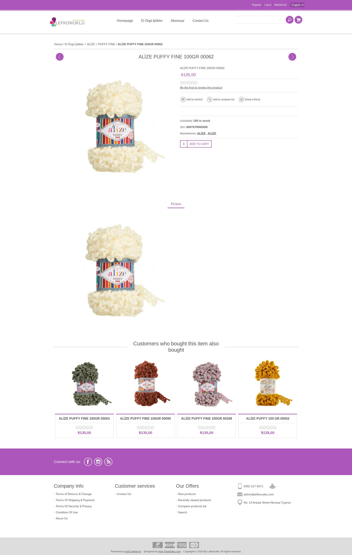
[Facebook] (88, 462)
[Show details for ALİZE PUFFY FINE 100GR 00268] (206, 384)
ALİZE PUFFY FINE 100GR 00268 (206, 418)
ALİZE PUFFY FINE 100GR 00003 (84, 418)
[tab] (176, 204)
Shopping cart (298, 20)
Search (182, 512)
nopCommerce (133, 551)
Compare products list (192, 506)
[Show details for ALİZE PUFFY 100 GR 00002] (267, 384)
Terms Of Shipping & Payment (75, 500)
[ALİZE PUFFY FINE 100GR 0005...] (60, 57)
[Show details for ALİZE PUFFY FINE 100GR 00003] (84, 384)
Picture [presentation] (176, 204)
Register (256, 4)
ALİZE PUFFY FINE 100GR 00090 (145, 418)
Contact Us (124, 494)
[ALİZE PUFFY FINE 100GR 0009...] (292, 57)
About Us (62, 518)
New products (187, 494)
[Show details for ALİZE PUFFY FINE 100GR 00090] (145, 384)
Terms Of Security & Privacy (74, 506)
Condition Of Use (67, 512)
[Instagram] (98, 462)
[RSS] (108, 462)
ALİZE (201, 133)
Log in (267, 4)
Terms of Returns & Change (74, 494)
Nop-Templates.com (169, 551)
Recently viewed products (194, 500)
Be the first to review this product (201, 87)
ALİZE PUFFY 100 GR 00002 (267, 418)
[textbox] (261, 20)
